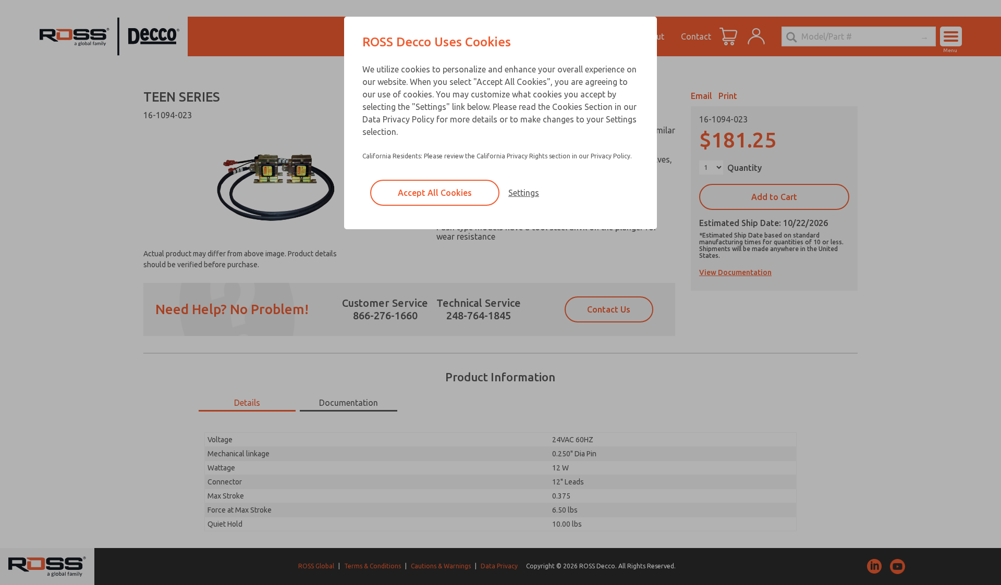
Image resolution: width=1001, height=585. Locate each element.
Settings (523, 192)
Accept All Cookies (435, 192)
